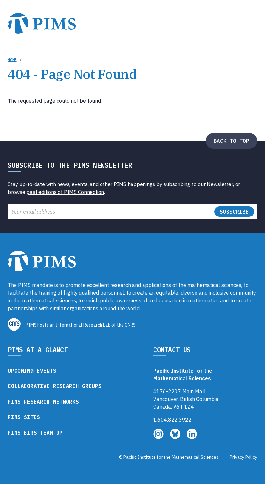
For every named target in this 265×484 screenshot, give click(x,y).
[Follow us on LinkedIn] (192, 437)
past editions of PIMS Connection (65, 192)
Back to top (231, 141)
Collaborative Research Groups (54, 386)
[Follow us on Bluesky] (176, 437)
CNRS (130, 325)
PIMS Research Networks (43, 401)
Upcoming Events (32, 370)
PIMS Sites (24, 417)
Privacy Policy (243, 457)
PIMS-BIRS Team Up (35, 432)
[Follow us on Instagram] (159, 437)
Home (12, 59)
